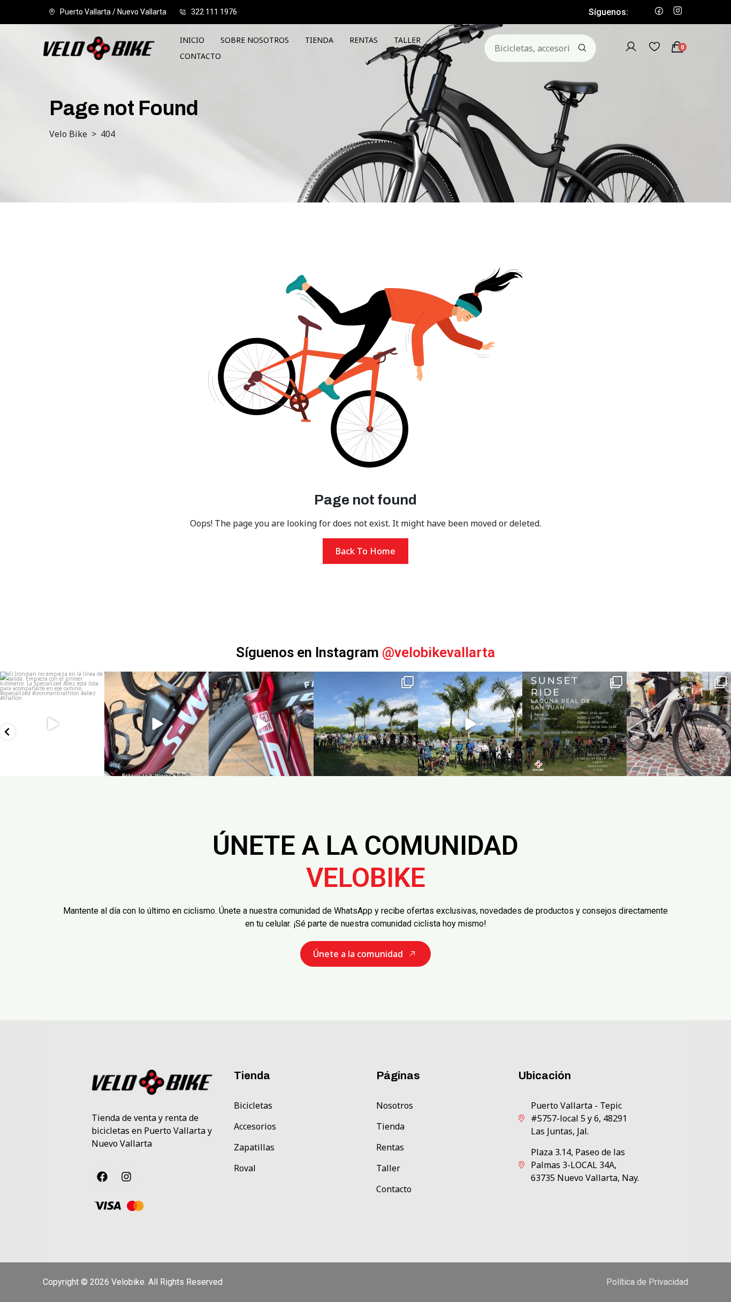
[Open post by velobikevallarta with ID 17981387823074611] (156, 724)
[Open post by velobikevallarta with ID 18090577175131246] (574, 724)
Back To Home (365, 551)
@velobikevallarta (438, 652)
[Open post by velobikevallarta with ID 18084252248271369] (261, 724)
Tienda (319, 40)
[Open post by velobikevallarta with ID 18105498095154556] (679, 724)
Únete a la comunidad (358, 954)
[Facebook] (102, 1176)
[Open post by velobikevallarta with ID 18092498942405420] (52, 724)
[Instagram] (126, 1176)
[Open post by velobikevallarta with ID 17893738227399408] (470, 724)
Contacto (200, 56)
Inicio (192, 40)
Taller (407, 40)
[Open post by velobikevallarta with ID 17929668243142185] (366, 724)
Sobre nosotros (254, 40)
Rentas (363, 40)
